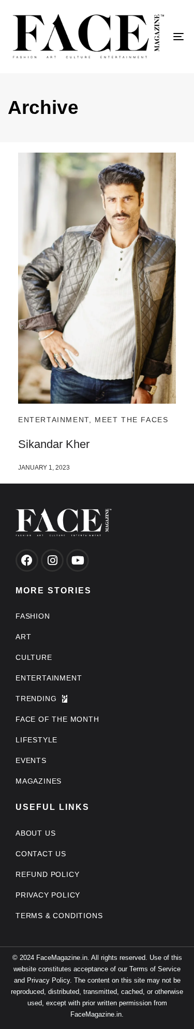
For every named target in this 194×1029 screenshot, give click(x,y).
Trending (36, 698)
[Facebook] (27, 560)
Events (31, 760)
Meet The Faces (131, 420)
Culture (34, 657)
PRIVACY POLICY (48, 895)
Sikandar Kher (53, 444)
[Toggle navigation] (155, 36)
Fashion (33, 616)
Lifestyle (36, 740)
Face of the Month (57, 719)
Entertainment (53, 420)
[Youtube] (77, 560)
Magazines (39, 781)
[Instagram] (52, 560)
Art (23, 637)
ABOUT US (35, 833)
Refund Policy (47, 874)
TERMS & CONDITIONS (59, 915)
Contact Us (41, 854)
